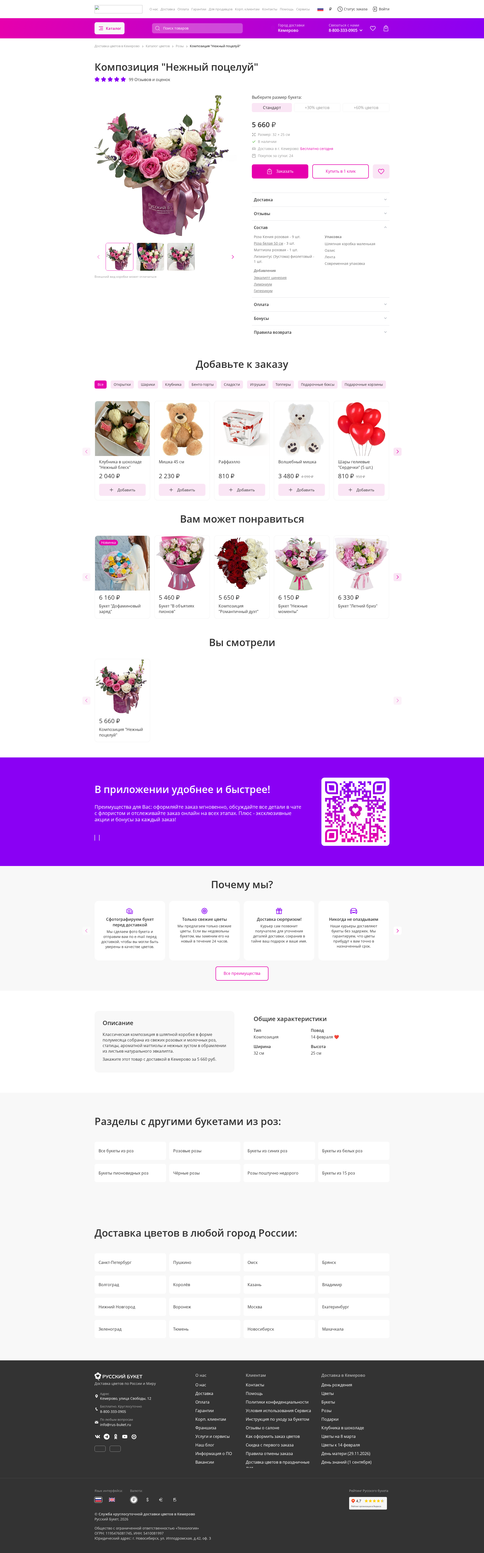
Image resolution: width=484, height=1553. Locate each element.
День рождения (336, 1385)
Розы (326, 1410)
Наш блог (204, 1445)
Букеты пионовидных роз (123, 1173)
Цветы (327, 1393)
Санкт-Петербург (115, 1262)
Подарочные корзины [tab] (364, 384)
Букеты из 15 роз (338, 1173)
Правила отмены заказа (269, 1453)
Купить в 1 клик (341, 171)
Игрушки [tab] (257, 384)
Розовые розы (187, 1151)
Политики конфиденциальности (277, 1402)
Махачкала (333, 1329)
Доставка (168, 9)
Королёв (181, 1284)
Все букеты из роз (116, 1151)
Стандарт (272, 107)
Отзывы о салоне (262, 1428)
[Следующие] (233, 257)
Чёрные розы (186, 1173)
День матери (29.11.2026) (345, 1453)
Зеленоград (110, 1329)
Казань (254, 1284)
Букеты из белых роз (342, 1151)
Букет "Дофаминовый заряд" (120, 577)
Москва (255, 1307)
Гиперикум (263, 290)
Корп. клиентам (247, 9)
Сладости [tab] (232, 384)
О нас (153, 9)
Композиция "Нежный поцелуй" (121, 727)
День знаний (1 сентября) (346, 1462)
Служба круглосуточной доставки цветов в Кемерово (147, 1514)
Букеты (328, 1402)
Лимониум (263, 284)
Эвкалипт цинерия (270, 277)
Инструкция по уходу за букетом (277, 1419)
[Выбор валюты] (330, 9)
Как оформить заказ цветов (273, 1436)
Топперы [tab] (283, 384)
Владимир (332, 1284)
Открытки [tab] (122, 384)
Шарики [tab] (148, 384)
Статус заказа (356, 9)
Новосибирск (261, 1329)
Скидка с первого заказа (270, 1445)
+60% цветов (366, 107)
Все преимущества (242, 973)
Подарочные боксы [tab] (318, 384)
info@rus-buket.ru (115, 1424)
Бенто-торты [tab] (203, 384)
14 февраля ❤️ (325, 1037)
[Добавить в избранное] (381, 171)
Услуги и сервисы (212, 1436)
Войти (384, 9)
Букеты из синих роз (267, 1151)
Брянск (329, 1262)
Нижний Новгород (117, 1307)
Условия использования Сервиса (278, 1410)
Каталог (113, 28)
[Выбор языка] (320, 9)
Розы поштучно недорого (273, 1173)
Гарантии (198, 9)
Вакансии (204, 1462)
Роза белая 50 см (268, 243)
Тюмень (181, 1329)
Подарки (330, 1419)
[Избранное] (372, 28)
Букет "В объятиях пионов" (176, 603)
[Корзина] (385, 28)
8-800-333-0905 (113, 1411)
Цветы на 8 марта (338, 1436)
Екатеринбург (335, 1307)
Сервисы (303, 9)
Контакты (269, 9)
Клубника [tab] (173, 384)
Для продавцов (220, 9)
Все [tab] (101, 384)
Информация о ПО (213, 1453)
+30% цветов (317, 107)
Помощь (287, 9)
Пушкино (182, 1262)
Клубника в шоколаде (342, 1428)
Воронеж (182, 1307)
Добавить (126, 489)
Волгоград (109, 1284)
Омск (253, 1262)
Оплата (183, 9)
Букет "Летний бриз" (357, 601)
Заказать (284, 171)
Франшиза (205, 1428)
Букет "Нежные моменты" (293, 603)
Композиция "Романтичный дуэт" (238, 603)
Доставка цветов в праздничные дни (278, 1464)
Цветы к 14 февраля (340, 1445)
